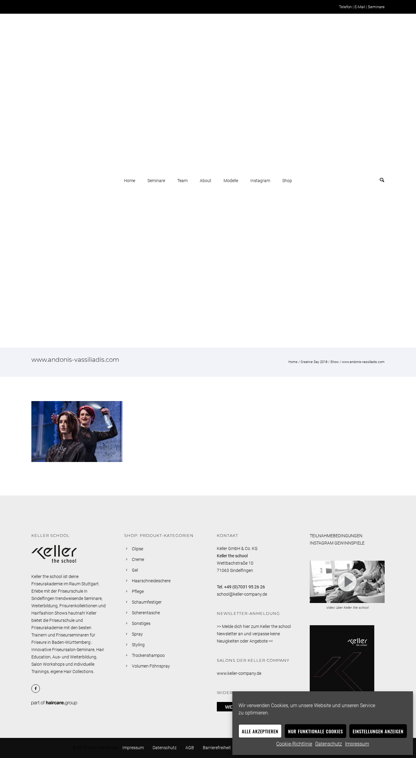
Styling (138, 644)
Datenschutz (328, 744)
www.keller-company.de (239, 673)
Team (182, 180)
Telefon (345, 7)
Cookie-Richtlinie (294, 744)
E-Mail (359, 7)
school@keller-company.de (242, 594)
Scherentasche (146, 612)
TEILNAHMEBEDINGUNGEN (336, 535)
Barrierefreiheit (217, 747)
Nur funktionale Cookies (315, 731)
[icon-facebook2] (37, 688)
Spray (137, 634)
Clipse (137, 548)
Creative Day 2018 (314, 362)
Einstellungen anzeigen (378, 731)
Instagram (260, 180)
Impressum (357, 744)
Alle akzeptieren (260, 731)
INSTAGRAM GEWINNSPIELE (337, 543)
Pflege (138, 591)
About (205, 180)
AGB (189, 747)
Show (334, 362)
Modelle (231, 180)
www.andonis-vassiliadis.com (363, 362)
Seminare (376, 7)
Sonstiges (141, 623)
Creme (138, 559)
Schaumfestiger (147, 602)
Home (129, 180)
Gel (135, 570)
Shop (287, 180)
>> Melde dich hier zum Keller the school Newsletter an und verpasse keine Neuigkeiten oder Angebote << (254, 633)
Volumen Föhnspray (151, 666)
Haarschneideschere (151, 580)
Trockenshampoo (148, 655)
